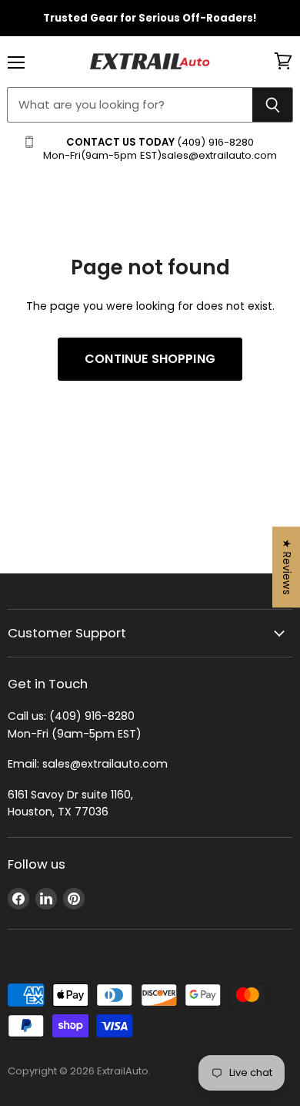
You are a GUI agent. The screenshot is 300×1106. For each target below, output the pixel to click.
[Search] (272, 105)
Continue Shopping (150, 359)
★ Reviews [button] (287, 567)
